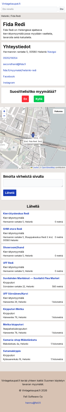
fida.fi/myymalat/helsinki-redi (19, 70)
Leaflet (35, 167)
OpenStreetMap (48, 167)
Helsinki (5, 16)
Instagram (9, 82)
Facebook (9, 76)
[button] (33, 135)
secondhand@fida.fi (14, 64)
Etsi (61, 9)
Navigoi (51, 51)
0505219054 (10, 57)
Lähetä (9, 192)
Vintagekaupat (11, 3)
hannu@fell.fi (33, 402)
